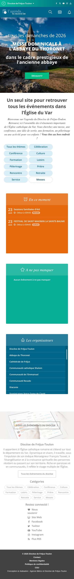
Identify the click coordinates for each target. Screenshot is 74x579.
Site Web (36, 517)
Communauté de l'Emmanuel (23, 374)
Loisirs (40, 160)
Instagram (37, 534)
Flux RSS (36, 539)
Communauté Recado (20, 380)
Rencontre (16, 173)
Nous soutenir (33, 511)
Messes (40, 179)
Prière (40, 166)
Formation (16, 160)
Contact (37, 557)
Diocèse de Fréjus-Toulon (21, 348)
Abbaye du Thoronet (19, 355)
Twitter (35, 526)
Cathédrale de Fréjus (19, 361)
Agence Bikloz (36, 571)
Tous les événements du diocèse (37, 473)
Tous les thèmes (16, 146)
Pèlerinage (16, 166)
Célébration (41, 146)
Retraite (40, 173)
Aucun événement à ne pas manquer (32, 279)
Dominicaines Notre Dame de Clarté (27, 393)
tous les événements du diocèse (36, 425)
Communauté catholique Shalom (25, 368)
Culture (40, 153)
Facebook (37, 521)
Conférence (15, 153)
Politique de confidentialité (37, 564)
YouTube (36, 530)
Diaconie (13, 387)
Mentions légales (37, 561)
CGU (37, 568)
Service (16, 179)
